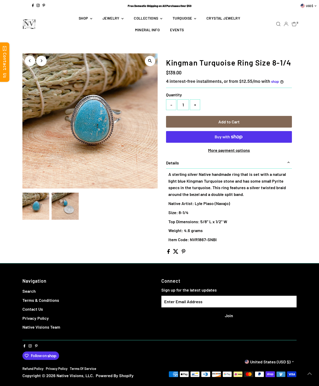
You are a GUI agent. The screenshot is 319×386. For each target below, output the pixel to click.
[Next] (41, 61)
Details (172, 162)
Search (29, 291)
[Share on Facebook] (169, 252)
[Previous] (30, 61)
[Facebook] (33, 5)
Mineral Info (147, 30)
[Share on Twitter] (176, 252)
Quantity (174, 94)
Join (229, 315)
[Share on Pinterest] (183, 252)
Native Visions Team (41, 327)
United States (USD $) (270, 361)
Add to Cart (229, 121)
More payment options (229, 150)
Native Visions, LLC (75, 375)
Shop (84, 18)
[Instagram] (38, 5)
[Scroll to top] (309, 373)
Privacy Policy (35, 318)
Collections (146, 18)
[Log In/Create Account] (286, 24)
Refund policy (32, 368)
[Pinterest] (43, 5)
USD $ (309, 5)
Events (177, 30)
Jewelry (111, 18)
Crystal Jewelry (223, 18)
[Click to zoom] (150, 61)
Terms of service (83, 368)
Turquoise (183, 18)
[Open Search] (278, 24)
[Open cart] (294, 24)
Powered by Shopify (115, 375)
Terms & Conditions (40, 300)
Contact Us (32, 309)
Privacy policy (56, 368)
